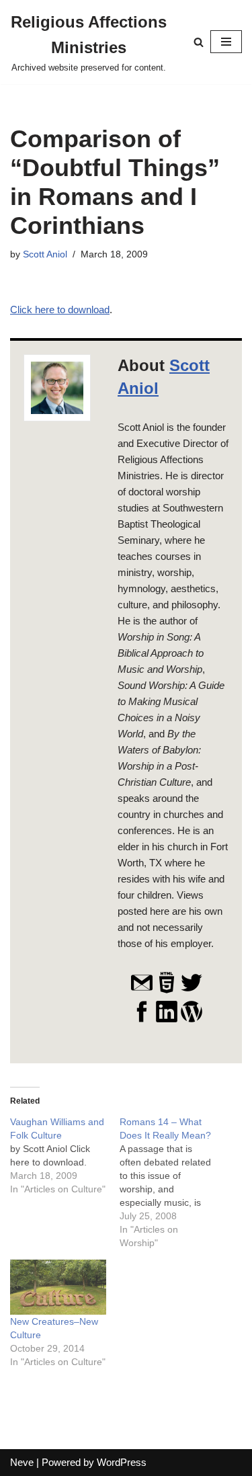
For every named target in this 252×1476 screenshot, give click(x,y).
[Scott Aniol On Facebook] (142, 1019)
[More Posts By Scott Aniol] (191, 1019)
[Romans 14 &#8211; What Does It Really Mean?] (174, 1182)
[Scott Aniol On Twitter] (191, 990)
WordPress (121, 1462)
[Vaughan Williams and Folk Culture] (65, 1155)
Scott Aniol (45, 254)
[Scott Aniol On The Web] (166, 990)
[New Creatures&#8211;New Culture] (58, 1287)
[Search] (199, 42)
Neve (22, 1462)
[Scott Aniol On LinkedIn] (166, 1019)
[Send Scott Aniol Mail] (142, 990)
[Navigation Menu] (226, 41)
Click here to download (60, 309)
